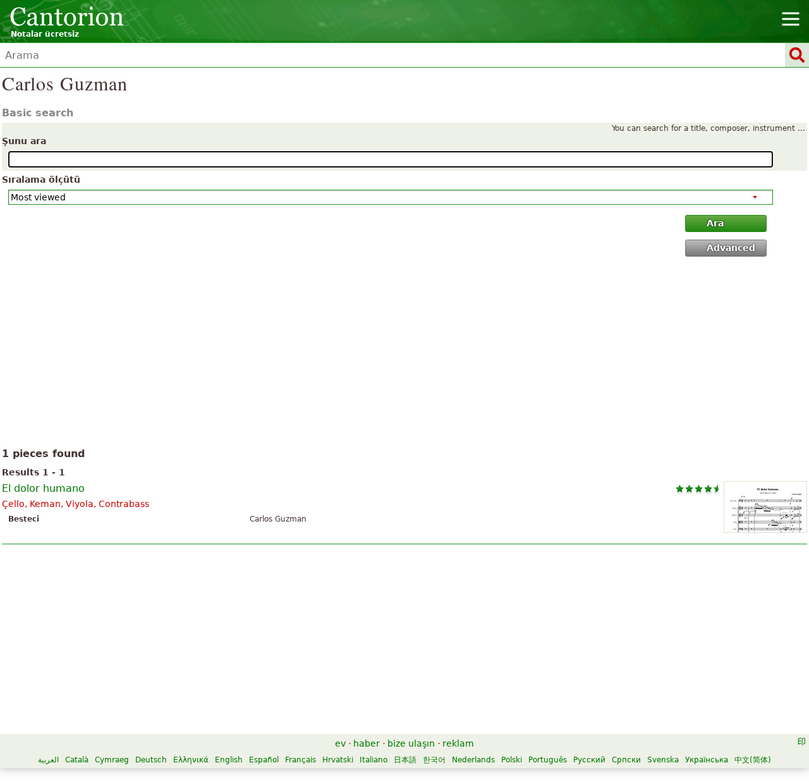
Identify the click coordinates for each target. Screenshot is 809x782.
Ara (715, 223)
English (229, 759)
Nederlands (473, 759)
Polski (511, 759)
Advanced (731, 248)
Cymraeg (112, 759)
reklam (458, 743)
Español (264, 759)
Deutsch (151, 759)
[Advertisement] (405, 354)
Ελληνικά (191, 759)
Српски (626, 759)
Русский (589, 759)
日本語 (405, 759)
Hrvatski (337, 759)
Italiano (373, 759)
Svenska (663, 759)
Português (547, 759)
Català (76, 759)
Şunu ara (24, 141)
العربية (48, 759)
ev (340, 743)
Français (300, 759)
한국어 (434, 759)
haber (366, 743)
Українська (706, 759)
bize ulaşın (411, 743)
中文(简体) (752, 759)
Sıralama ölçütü (41, 179)
